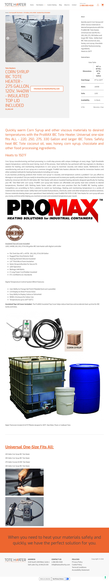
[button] (40, 5)
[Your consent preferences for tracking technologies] (105, 577)
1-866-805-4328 (86, 5)
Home (6, 12)
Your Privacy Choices (58, 579)
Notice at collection (45, 579)
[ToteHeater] (15, 5)
